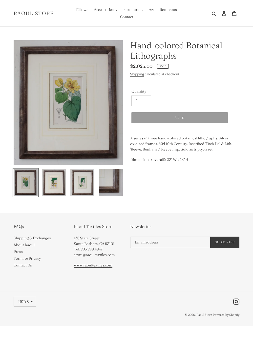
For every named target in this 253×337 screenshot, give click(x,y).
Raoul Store (34, 13)
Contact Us (23, 265)
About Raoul (24, 245)
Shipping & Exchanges (32, 238)
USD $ (23, 301)
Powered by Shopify (226, 315)
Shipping (137, 74)
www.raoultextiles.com (93, 265)
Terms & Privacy (27, 258)
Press (18, 251)
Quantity (138, 91)
